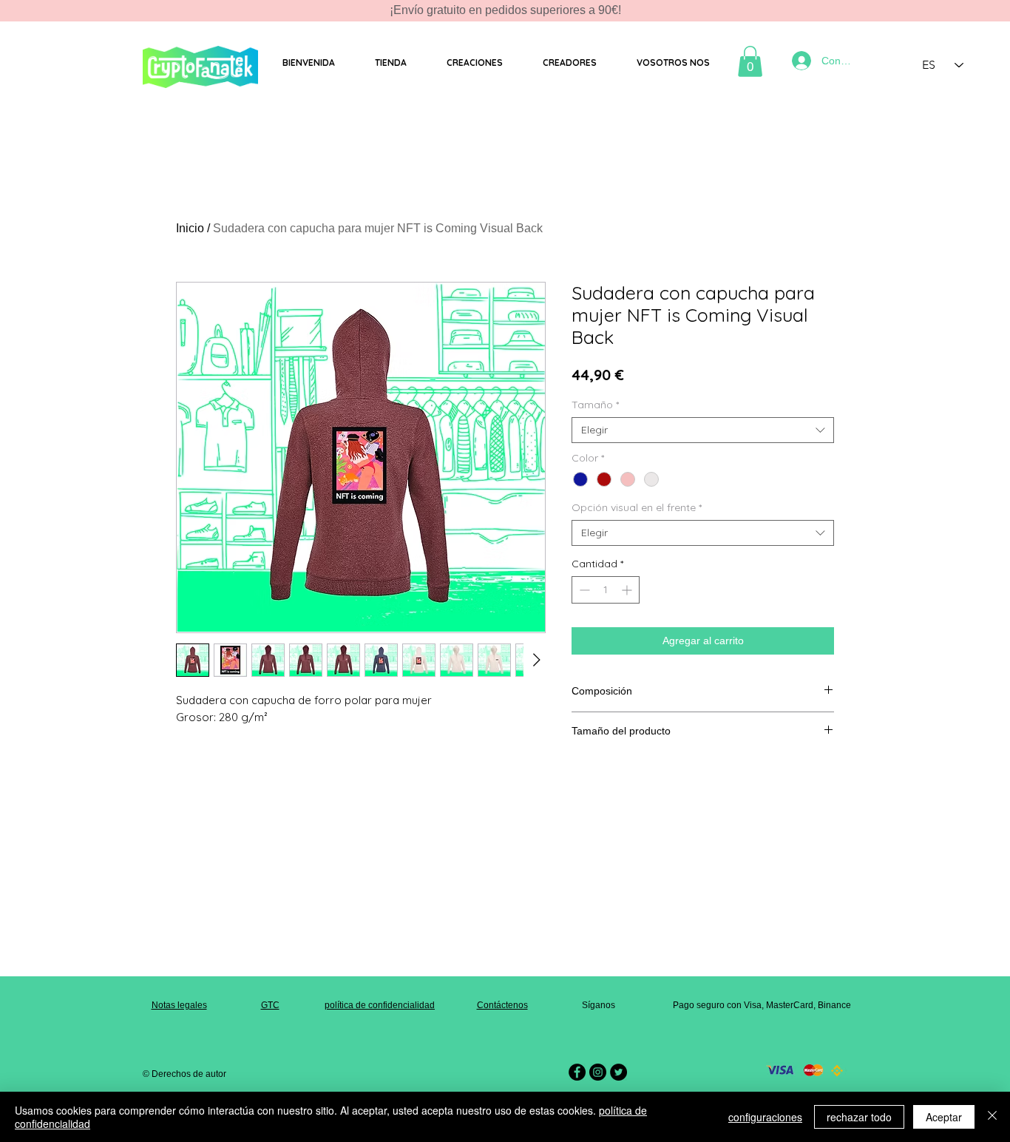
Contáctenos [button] (502, 1005)
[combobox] (703, 430)
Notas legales (179, 1005)
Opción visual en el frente (637, 507)
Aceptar (944, 1116)
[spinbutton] (605, 590)
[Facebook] (577, 1072)
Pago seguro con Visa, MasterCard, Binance (762, 1005)
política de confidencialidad (380, 1005)
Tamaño (595, 405)
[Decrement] (583, 590)
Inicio (190, 228)
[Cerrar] (992, 1117)
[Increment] (628, 590)
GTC (270, 1005)
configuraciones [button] (765, 1116)
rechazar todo (859, 1116)
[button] (390, 63)
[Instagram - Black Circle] (597, 1072)
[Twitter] (618, 1072)
